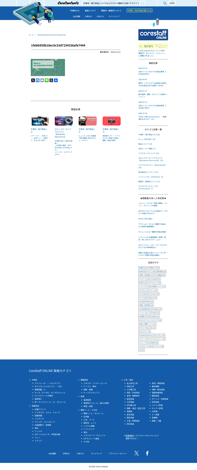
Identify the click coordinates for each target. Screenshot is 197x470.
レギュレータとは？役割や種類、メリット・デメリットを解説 (152, 204)
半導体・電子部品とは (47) (147, 275)
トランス (38, 440)
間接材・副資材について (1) (149, 181)
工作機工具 (131, 389)
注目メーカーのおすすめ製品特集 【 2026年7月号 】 (152, 105)
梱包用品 (130, 417)
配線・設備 (88, 389)
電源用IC (38, 398)
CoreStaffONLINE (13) (146, 309)
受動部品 (35, 405)
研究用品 (155, 402)
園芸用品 (155, 395)
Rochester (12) (154, 316)
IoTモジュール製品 (91, 438)
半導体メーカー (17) (158, 286)
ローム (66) (151, 271)
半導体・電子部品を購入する (139, 10)
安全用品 (130, 414)
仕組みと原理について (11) (147, 324)
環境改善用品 (157, 392)
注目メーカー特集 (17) (147, 148)
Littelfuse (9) (154, 343)
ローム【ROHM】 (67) (147, 139)
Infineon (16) (152, 298)
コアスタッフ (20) (154, 283)
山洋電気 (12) (143, 316)
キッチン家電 (157, 408)
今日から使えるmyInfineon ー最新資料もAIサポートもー (152, 116)
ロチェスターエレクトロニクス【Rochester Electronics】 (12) (150, 159)
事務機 (154, 417)
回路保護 (38, 415)
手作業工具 (131, 405)
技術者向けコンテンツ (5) (148, 172)
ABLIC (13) (158, 309)
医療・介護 (156, 420)
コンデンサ (39, 418)
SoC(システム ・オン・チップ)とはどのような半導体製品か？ (152, 246)
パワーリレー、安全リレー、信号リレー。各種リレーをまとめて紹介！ (39, 138)
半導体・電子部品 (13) (146, 305)
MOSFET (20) (143, 283)
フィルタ (38, 431)
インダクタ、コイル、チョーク (47, 412)
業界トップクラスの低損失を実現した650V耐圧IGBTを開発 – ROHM (152, 82)
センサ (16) (142, 298)
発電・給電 (88, 406)
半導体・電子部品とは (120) (149, 134)
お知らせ (100, 16)
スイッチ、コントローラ (45, 421)
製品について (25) (145, 144)
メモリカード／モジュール (94, 435)
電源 (82, 396)
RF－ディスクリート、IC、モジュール (50, 402)
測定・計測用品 (133, 392)
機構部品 (84, 379)
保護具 (129, 411)
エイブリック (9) (158, 346)
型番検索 (129, 435)
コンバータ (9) (143, 343)
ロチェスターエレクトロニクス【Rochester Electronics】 (63, 133)
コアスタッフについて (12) (148, 153)
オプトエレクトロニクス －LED (48, 386)
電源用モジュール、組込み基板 (96, 403)
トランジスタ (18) (144, 286)
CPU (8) (141, 350)
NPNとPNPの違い (145, 218)
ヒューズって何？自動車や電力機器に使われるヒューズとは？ (87, 138)
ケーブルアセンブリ (92, 392)
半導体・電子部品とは (39, 130)
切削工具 (130, 386)
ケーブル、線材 (90, 386)
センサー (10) (143, 339)
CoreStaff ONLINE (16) (146, 301)
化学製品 (130, 402)
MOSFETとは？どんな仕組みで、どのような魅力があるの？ (153, 212)
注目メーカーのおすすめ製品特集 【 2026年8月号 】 (152, 71)
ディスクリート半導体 (44, 395)
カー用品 (155, 414)
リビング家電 (157, 405)
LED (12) (156, 313)
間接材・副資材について (111, 10)
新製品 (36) (161, 275)
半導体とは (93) (154, 268)
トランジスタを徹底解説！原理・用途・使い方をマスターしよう (152, 238)
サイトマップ (114, 16)
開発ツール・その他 (89, 410)
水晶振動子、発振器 (43, 425)
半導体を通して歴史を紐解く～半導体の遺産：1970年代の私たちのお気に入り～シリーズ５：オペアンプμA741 (63, 147)
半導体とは (74, 10)
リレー (37, 437)
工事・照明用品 (133, 420)
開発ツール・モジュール (94, 413)
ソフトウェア (89, 429)
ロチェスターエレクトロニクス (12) (150, 320)
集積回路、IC (40, 389)
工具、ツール (89, 419)
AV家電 (155, 411)
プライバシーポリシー (118, 453)
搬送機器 (155, 386)
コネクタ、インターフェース (95, 383)
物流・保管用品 (158, 383)
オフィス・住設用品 (160, 398)
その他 (86, 441)
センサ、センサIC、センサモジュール (50, 392)
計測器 (86, 416)
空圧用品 (130, 398)
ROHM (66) (142, 271)
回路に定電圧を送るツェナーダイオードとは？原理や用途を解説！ (152, 254)
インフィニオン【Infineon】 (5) (150, 177)
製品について (90, 10)
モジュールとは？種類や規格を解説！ (152, 232)
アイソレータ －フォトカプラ (47, 383)
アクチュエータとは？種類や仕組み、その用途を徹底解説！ (152, 225)
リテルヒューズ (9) (145, 346)
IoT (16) (156, 294)
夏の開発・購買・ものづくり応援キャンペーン (152, 94)
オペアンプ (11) (144, 328)
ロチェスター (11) (144, 331)
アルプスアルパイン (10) (157, 339)
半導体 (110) (143, 268)
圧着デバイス (40, 409)
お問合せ (88, 16)
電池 (85, 432)
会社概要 (76, 16)
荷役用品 (130, 423)
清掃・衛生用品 (158, 389)
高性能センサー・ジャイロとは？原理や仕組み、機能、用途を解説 (111, 138)
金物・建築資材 (133, 395)
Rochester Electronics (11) (147, 335)
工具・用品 (128, 379)
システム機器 (89, 426)
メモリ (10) (160, 335)
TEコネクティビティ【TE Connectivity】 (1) (148, 187)
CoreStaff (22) (155, 279)
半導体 (34, 379)
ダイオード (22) (144, 279)
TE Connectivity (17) (145, 294)
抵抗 (36, 428)
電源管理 (87, 400)
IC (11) (153, 328)
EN (173, 3)
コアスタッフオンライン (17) (148, 290)
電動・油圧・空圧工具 (136, 408)
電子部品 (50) (161, 271)
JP (170, 3)
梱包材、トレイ (90, 422)
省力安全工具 (132, 383)
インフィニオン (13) (145, 313)
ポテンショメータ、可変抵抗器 (47, 434)
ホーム (31, 35)
